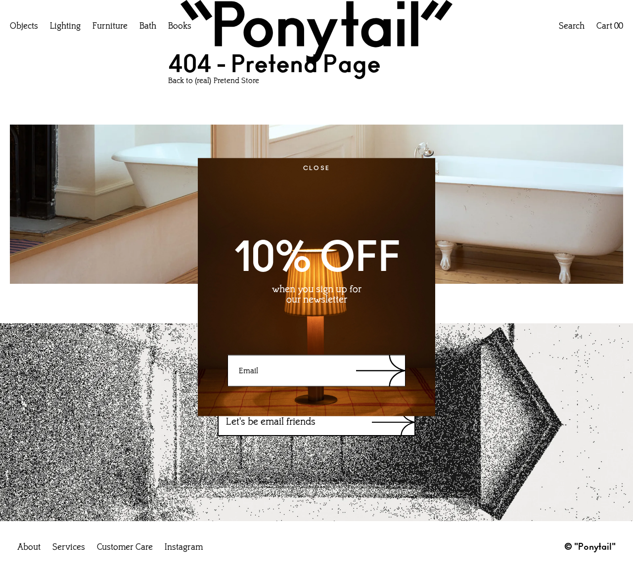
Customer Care (125, 547)
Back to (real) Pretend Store (213, 81)
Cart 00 (609, 26)
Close (316, 168)
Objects (24, 26)
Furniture (110, 26)
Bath (147, 26)
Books (179, 26)
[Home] (316, 34)
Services (68, 547)
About (29, 547)
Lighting (65, 26)
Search (572, 26)
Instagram (184, 547)
